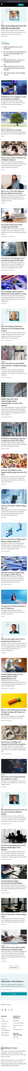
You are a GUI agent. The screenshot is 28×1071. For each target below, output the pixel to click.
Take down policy (21, 1063)
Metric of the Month (7, 720)
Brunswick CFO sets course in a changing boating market (14, 61)
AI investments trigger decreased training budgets (11, 882)
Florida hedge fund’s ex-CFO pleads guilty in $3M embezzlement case (12, 676)
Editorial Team (5, 1021)
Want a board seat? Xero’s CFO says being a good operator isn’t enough (14, 68)
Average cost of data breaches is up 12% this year (13, 607)
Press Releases (5, 1032)
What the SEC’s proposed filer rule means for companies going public (13, 365)
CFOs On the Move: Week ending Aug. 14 (13, 507)
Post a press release (18, 1023)
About (2, 1019)
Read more (4, 36)
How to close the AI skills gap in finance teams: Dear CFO (13, 540)
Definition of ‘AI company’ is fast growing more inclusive (13, 98)
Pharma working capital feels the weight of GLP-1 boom (12, 573)
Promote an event (18, 1029)
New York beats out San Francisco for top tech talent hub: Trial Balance (15, 53)
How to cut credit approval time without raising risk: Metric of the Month (13, 712)
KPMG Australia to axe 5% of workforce (13, 48)
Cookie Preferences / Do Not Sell (10, 1065)
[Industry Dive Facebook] (5, 1009)
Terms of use (12, 1063)
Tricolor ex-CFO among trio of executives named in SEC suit (12, 259)
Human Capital (5, 448)
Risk (3, 169)
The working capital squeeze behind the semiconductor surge (13, 292)
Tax (3, 136)
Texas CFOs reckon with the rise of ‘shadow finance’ (13, 159)
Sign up (20, 4)
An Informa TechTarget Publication (14, 1)
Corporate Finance (7, 340)
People (4, 203)
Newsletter (4, 1026)
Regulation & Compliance (8, 236)
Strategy (4, 106)
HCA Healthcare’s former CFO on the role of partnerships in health (14, 812)
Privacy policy (4, 1063)
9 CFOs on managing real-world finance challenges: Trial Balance (13, 847)
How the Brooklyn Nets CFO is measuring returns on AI (13, 640)
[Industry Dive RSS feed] (11, 1009)
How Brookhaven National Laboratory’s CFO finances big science (12, 328)
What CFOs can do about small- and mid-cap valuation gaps (13, 948)
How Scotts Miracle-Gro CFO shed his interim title (13, 27)
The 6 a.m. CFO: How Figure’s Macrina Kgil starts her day (12, 192)
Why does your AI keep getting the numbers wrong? (13, 778)
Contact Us (4, 1023)
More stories (13, 967)
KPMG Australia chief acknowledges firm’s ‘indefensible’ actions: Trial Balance (11, 402)
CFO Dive (15, 1037)
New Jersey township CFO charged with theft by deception (13, 743)
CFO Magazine (5, 1035)
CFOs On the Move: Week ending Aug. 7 (13, 915)
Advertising (16, 1020)
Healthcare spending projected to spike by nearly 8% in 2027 (13, 439)
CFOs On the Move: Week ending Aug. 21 (14, 74)
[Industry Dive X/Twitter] (8, 1009)
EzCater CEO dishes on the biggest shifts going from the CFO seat (14, 472)
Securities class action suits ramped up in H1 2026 (11, 226)
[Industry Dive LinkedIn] (2, 1009)
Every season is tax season (11, 130)
